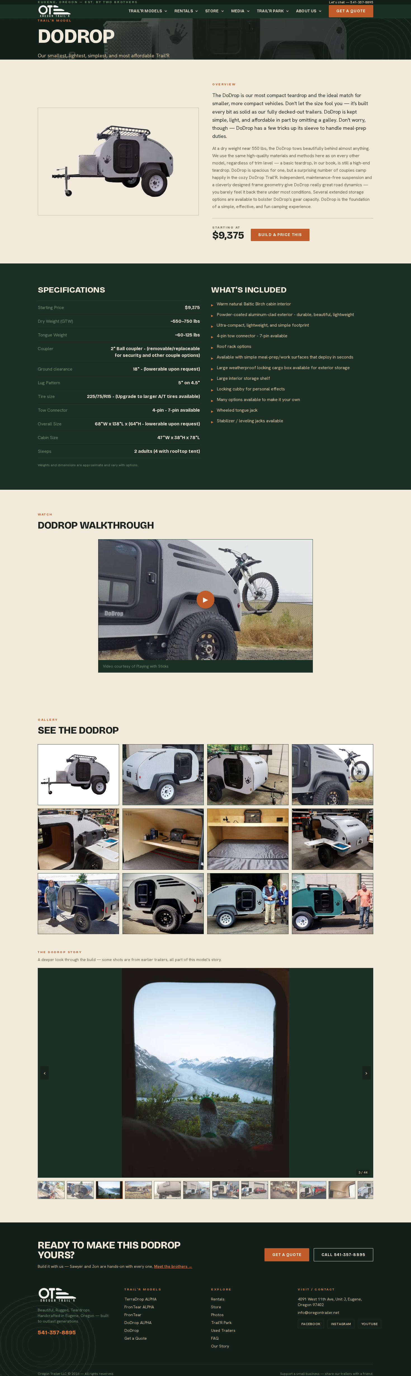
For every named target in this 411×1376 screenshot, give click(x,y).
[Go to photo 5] (167, 1190)
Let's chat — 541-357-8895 (351, 2)
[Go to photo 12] (371, 1190)
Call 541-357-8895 (343, 1254)
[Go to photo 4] (138, 1190)
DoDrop (131, 1330)
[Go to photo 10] (312, 1190)
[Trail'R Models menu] (166, 11)
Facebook (310, 1324)
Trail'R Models (145, 11)
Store (212, 11)
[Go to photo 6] (196, 1190)
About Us (306, 11)
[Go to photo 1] (51, 1190)
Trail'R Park (270, 11)
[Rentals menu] (197, 11)
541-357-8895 (57, 1332)
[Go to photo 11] (342, 1190)
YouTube (370, 1324)
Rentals (183, 11)
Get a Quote (351, 11)
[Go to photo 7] (225, 1190)
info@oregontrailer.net (318, 1312)
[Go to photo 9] (283, 1190)
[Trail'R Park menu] (288, 11)
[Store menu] (223, 11)
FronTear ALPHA (139, 1306)
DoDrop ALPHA (138, 1322)
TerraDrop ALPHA (140, 1299)
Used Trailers (223, 1330)
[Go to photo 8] (254, 1190)
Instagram (341, 1324)
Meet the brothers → (173, 1266)
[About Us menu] (321, 11)
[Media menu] (249, 11)
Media (238, 11)
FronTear (132, 1314)
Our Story (220, 1346)
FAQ (215, 1338)
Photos (217, 1314)
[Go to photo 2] (80, 1190)
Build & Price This (280, 234)
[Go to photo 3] (109, 1190)
